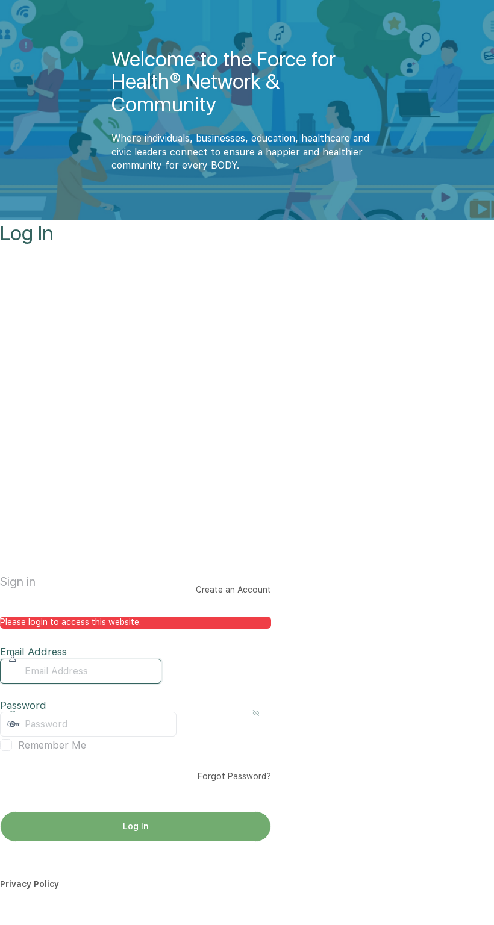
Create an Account (233, 589)
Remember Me (52, 745)
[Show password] (188, 724)
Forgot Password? (234, 776)
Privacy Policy (29, 884)
